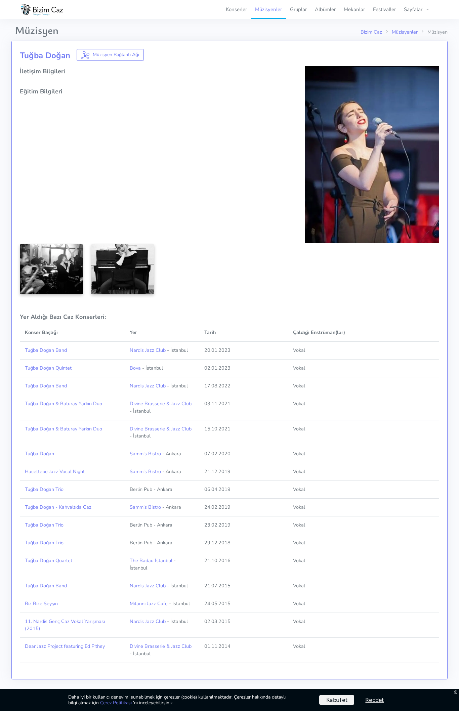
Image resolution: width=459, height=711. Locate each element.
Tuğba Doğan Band (46, 350)
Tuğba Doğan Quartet (48, 560)
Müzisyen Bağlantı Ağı (115, 54)
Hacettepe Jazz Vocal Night (55, 471)
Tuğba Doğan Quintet (48, 368)
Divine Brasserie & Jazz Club (161, 403)
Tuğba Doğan (39, 453)
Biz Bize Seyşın (41, 603)
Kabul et (336, 700)
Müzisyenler (268, 9)
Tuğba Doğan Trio (44, 489)
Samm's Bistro (145, 453)
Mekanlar (354, 9)
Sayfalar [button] (413, 9)
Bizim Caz (371, 32)
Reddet (374, 700)
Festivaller (384, 9)
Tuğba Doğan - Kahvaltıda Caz (58, 507)
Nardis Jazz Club (148, 350)
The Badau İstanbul (151, 560)
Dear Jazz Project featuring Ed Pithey (65, 646)
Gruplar (298, 9)
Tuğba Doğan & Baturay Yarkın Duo (63, 403)
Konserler (236, 9)
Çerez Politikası (116, 703)
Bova (135, 368)
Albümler (325, 9)
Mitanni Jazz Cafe (149, 603)
